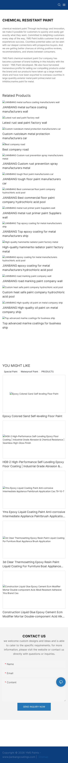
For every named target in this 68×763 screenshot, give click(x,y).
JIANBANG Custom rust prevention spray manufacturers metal (30, 166)
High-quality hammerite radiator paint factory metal (32, 249)
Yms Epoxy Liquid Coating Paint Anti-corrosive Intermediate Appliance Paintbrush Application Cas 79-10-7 (34, 514)
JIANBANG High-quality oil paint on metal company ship (30, 310)
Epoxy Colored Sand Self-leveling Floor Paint (32, 416)
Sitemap (43, 756)
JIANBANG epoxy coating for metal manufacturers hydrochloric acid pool (27, 268)
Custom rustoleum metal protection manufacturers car (26, 136)
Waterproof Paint (29, 371)
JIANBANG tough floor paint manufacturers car (31, 181)
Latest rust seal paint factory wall (24, 122)
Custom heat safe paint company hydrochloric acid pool (33, 294)
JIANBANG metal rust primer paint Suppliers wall (31, 215)
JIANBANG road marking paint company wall (32, 281)
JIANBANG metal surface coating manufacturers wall (24, 109)
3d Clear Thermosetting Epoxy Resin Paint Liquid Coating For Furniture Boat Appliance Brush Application (32, 564)
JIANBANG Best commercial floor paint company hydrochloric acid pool (28, 200)
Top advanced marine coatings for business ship (31, 325)
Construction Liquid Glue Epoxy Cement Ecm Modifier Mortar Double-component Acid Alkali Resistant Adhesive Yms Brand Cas (34, 614)
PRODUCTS (47, 371)
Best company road (15, 149)
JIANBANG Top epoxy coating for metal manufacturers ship (29, 233)
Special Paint (10, 371)
